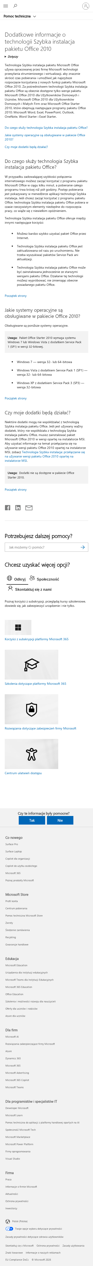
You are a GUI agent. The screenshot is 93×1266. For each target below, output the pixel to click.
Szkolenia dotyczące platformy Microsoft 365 (35, 683)
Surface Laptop (13, 851)
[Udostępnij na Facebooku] (8, 506)
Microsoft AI (12, 1036)
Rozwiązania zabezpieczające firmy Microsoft (30, 1044)
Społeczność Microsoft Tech (20, 1129)
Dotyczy (13, 56)
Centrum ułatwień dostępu (23, 773)
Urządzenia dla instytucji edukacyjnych (26, 972)
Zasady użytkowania (73, 1245)
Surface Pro (11, 844)
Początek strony (16, 295)
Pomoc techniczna (18, 16)
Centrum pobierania (16, 908)
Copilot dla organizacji (17, 858)
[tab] (17, 579)
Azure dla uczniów (15, 1015)
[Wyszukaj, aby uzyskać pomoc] (16, 5)
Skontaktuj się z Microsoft (19, 1245)
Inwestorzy (11, 1208)
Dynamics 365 (13, 1058)
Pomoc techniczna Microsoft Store (24, 915)
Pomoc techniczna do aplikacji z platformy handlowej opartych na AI (42, 1122)
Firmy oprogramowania (17, 1151)
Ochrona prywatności (16, 1201)
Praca (8, 1179)
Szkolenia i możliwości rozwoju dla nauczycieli (30, 1001)
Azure (8, 1051)
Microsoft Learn (14, 1115)
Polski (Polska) (20, 1221)
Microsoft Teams (14, 1087)
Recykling (10, 937)
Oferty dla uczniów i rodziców (21, 1008)
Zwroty (9, 922)
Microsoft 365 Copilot (17, 1080)
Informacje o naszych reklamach (43, 1252)
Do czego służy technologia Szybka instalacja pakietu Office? (46, 127)
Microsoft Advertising (17, 1072)
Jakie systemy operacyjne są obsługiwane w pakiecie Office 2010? (45, 137)
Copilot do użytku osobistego (21, 865)
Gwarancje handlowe (16, 944)
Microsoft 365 (13, 873)
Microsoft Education (16, 965)
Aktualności (11, 1194)
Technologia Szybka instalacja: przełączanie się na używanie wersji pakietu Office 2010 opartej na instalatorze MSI (45, 456)
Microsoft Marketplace (17, 1137)
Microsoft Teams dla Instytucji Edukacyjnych (29, 979)
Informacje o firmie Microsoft (21, 1186)
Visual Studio (12, 1158)
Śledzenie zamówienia (17, 930)
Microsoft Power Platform (19, 1144)
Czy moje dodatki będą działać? (26, 147)
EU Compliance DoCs (17, 1259)
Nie (60, 820)
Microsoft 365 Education (18, 987)
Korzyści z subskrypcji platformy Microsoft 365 (37, 639)
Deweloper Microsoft (16, 1108)
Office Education (14, 994)
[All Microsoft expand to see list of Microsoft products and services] (5, 6)
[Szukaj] (82, 547)
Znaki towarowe (14, 1252)
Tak (32, 820)
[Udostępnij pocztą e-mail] (27, 506)
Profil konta (11, 901)
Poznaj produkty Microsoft (19, 880)
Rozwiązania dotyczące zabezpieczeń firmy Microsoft (40, 728)
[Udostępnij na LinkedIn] (16, 506)
